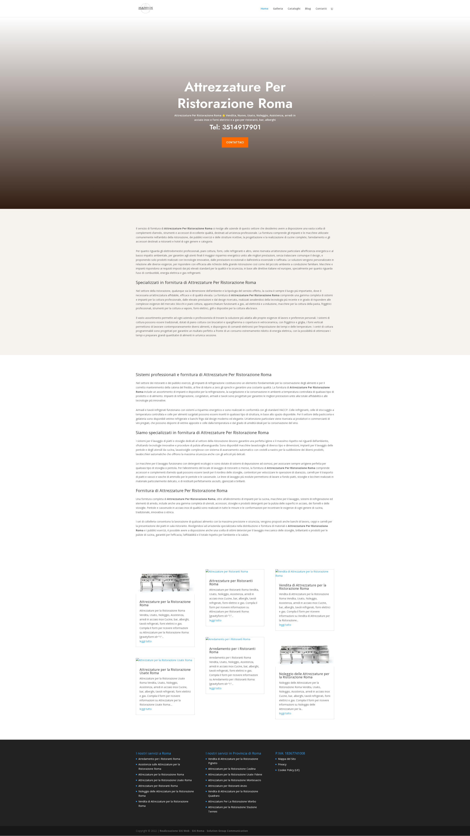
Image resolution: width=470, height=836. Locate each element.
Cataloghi (294, 8)
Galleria (278, 8)
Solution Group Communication (227, 831)
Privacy (282, 764)
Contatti (321, 8)
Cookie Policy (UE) (289, 770)
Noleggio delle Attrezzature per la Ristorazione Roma (304, 675)
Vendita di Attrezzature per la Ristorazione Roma (302, 587)
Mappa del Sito (287, 759)
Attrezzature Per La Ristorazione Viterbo (232, 801)
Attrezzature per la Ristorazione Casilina (232, 768)
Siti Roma (198, 831)
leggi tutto (146, 641)
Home (264, 8)
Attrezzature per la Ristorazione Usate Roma (165, 671)
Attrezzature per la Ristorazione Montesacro (234, 780)
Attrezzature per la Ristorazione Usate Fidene (235, 774)
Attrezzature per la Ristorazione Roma (165, 603)
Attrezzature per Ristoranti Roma (231, 582)
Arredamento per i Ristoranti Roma (232, 650)
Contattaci (235, 142)
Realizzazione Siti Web (174, 831)
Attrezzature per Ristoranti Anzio (227, 786)
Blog (308, 8)
